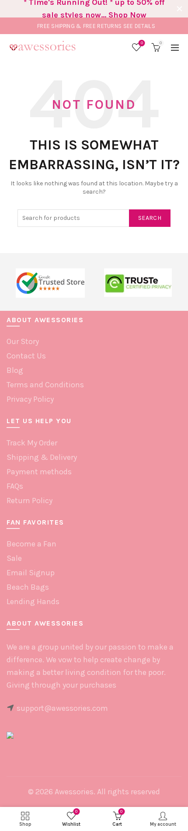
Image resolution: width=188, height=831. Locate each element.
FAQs (15, 486)
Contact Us (26, 356)
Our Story (23, 341)
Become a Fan (31, 544)
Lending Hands (33, 601)
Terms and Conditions (45, 384)
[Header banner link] (85, 8)
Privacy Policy (30, 399)
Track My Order (32, 443)
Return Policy (29, 500)
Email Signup (31, 572)
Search (149, 218)
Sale (14, 558)
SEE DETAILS (139, 26)
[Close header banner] (179, 8)
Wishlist (142, 43)
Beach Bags (28, 587)
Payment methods (39, 471)
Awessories (74, 791)
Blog (15, 370)
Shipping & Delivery (42, 457)
